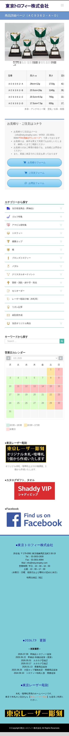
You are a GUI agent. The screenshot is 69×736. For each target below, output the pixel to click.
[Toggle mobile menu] (62, 5)
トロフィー (16, 233)
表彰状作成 (16, 315)
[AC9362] (34, 24)
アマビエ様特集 (18, 225)
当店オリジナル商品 (20, 323)
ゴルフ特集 (16, 216)
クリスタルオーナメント (22, 274)
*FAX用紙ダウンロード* (30, 138)
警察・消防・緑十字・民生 (23, 282)
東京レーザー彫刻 (38, 697)
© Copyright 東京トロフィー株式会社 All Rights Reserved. (34, 728)
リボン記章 (16, 307)
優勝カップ (16, 241)
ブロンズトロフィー (20, 258)
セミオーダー (17, 291)
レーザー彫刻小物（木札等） (24, 299)
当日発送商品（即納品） (22, 208)
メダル (14, 266)
